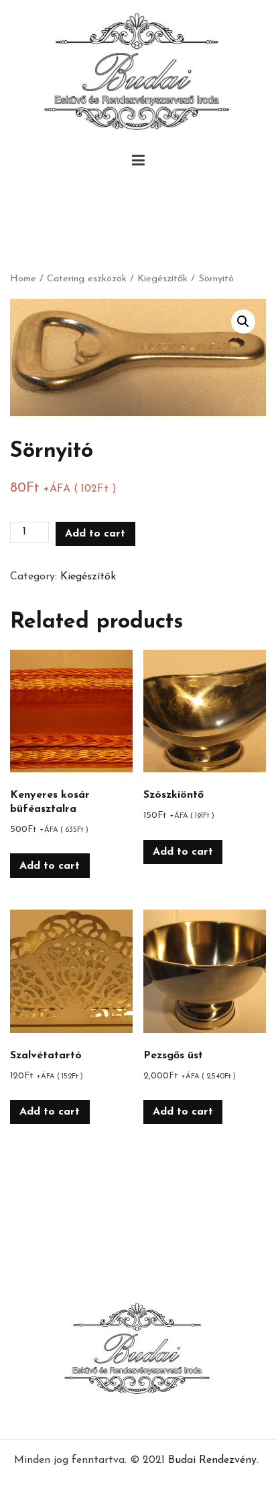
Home (23, 279)
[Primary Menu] (138, 163)
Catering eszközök (87, 279)
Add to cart (95, 533)
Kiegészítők (162, 279)
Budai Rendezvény (212, 1460)
